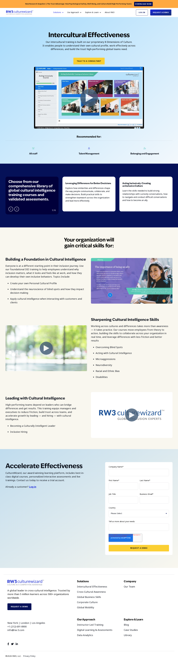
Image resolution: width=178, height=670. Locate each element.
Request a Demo (161, 12)
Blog (126, 625)
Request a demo (19, 606)
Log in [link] (142, 12)
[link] (19, 12)
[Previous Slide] (10, 209)
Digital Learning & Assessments (94, 630)
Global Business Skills (89, 597)
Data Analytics (85, 635)
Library (128, 635)
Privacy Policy (29, 656)
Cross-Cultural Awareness (91, 592)
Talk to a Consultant (89, 61)
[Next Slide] (16, 209)
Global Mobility (85, 607)
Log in (32, 487)
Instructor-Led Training (90, 625)
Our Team (129, 586)
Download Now (143, 4)
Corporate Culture (87, 602)
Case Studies (131, 630)
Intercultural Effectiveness (92, 586)
